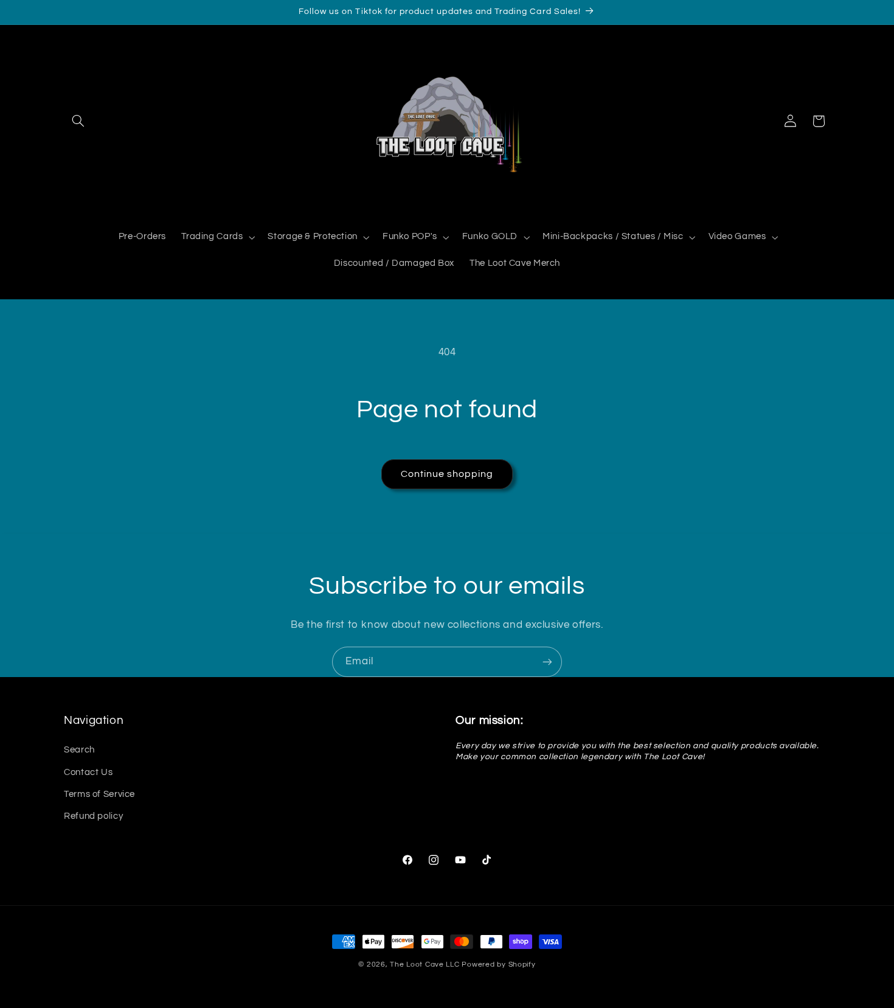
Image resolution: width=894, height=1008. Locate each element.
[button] (78, 121)
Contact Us (88, 772)
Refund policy (93, 816)
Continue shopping (447, 474)
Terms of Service (99, 794)
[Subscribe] (547, 661)
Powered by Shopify (498, 964)
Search (79, 750)
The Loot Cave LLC (425, 964)
